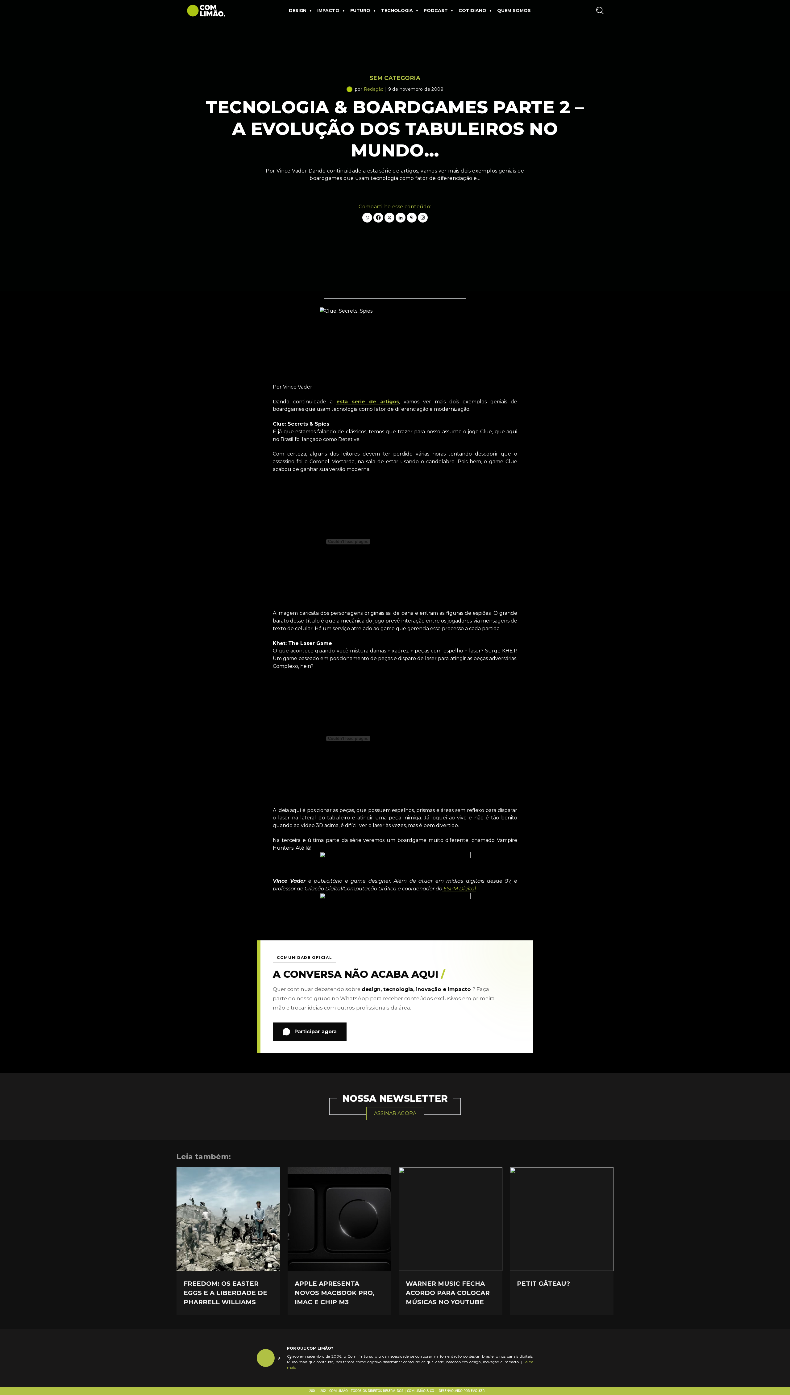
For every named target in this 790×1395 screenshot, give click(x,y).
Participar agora (315, 1032)
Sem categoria (395, 78)
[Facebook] (378, 218)
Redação (374, 89)
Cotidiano (472, 10)
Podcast (436, 10)
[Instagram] (423, 218)
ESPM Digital (459, 889)
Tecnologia (397, 10)
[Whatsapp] (367, 218)
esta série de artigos (367, 402)
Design (297, 10)
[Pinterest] (412, 218)
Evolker (478, 1391)
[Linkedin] (400, 218)
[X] (389, 218)
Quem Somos (514, 10)
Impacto (328, 10)
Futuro (360, 10)
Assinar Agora (395, 1113)
